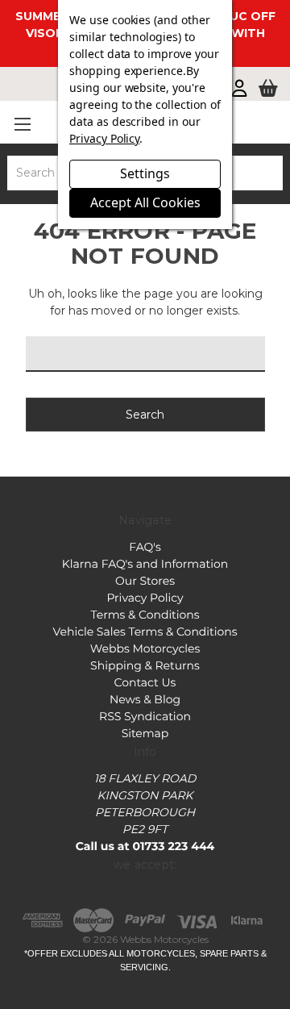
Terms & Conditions (144, 614)
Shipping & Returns (145, 665)
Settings (145, 173)
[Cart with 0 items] (268, 89)
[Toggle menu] (22, 124)
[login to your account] (239, 89)
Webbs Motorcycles (145, 648)
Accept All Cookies (145, 202)
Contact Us (145, 682)
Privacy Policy (144, 597)
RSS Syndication (145, 716)
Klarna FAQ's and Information (145, 564)
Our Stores (145, 580)
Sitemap (145, 733)
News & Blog (145, 699)
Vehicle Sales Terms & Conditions (144, 631)
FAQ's (144, 547)
